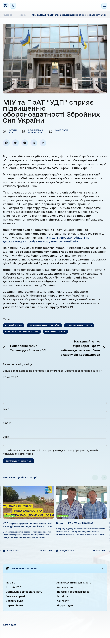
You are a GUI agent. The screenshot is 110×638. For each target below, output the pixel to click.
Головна (7, 15)
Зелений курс (14, 601)
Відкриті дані (64, 605)
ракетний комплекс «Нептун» (21, 331)
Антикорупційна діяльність (73, 582)
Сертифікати (14, 605)
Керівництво (64, 587)
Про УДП (11, 582)
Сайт (6, 436)
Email (7, 423)
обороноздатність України (44, 325)
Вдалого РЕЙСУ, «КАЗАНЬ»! (74, 523)
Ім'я (6, 409)
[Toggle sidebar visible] (13, 6)
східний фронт (13, 325)
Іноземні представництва (73, 591)
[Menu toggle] (104, 6)
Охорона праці (15, 596)
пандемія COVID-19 (55, 331)
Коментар (10, 377)
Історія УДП (13, 587)
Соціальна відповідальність (24, 591)
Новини (22, 15)
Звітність (62, 596)
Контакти (62, 601)
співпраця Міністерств (79, 325)
